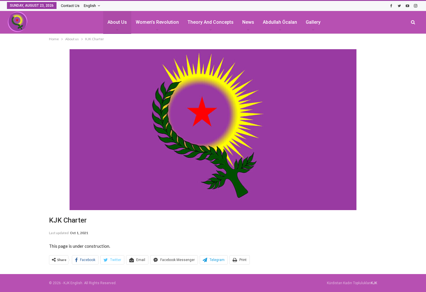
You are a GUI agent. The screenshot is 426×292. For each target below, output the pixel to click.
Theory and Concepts (210, 22)
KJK (374, 283)
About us (117, 22)
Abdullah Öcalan (280, 22)
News (248, 22)
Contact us (70, 5)
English (90, 5)
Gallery (313, 22)
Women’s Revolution (157, 22)
